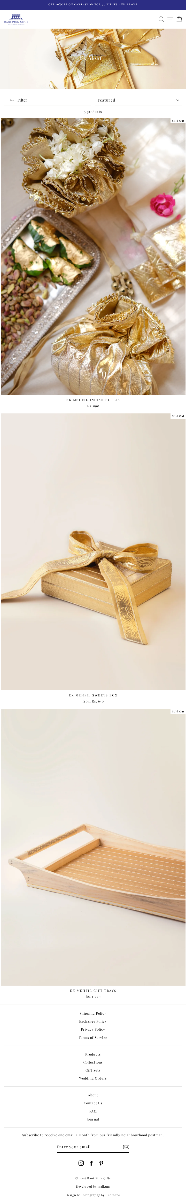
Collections (92, 1062)
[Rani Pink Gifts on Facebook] (91, 1163)
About (93, 1095)
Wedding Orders (93, 1078)
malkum (104, 1186)
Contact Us (93, 1103)
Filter (21, 100)
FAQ (92, 1111)
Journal (93, 1119)
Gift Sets (92, 1070)
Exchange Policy (93, 1021)
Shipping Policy (93, 1013)
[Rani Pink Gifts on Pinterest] (101, 1163)
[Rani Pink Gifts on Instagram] (81, 1163)
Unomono (113, 1195)
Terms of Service (93, 1037)
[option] (93, 5)
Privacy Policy (93, 1029)
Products (93, 1054)
